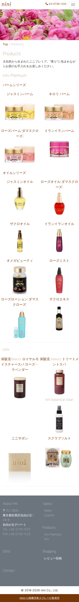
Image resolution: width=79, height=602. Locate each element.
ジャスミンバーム (20, 94)
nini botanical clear (59, 400)
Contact (9, 570)
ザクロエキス (59, 299)
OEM (6, 551)
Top (5, 44)
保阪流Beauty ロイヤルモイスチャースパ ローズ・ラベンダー (20, 364)
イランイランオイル (59, 224)
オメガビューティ (20, 260)
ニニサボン (20, 438)
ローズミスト (59, 260)
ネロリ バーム (59, 94)
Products (49, 527)
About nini (10, 503)
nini (6, 349)
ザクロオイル (20, 224)
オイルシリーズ (14, 173)
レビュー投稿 (53, 558)
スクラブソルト (59, 438)
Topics (47, 503)
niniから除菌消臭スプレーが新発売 (39, 597)
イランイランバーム (59, 131)
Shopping (49, 551)
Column (49, 515)
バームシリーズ (14, 85)
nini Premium (14, 75)
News (48, 510)
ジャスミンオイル (20, 182)
